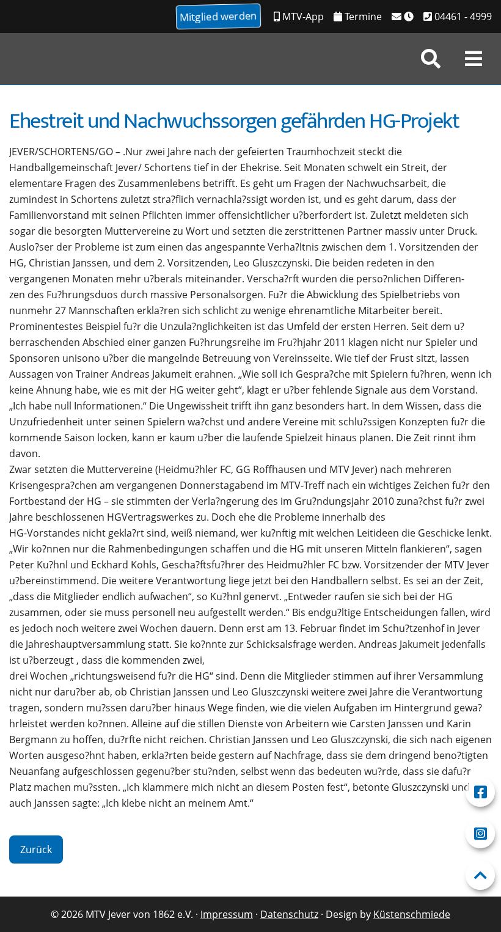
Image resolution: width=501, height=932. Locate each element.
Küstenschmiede (411, 914)
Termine (362, 16)
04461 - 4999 (462, 16)
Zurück (36, 849)
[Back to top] (480, 875)
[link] (430, 58)
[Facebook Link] (480, 792)
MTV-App (302, 16)
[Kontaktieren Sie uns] (403, 16)
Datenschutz (289, 914)
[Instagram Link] (480, 833)
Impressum (226, 914)
